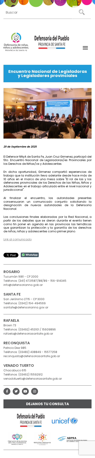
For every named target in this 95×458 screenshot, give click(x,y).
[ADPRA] (72, 439)
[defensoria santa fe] (51, 43)
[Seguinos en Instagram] (34, 391)
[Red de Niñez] (42, 439)
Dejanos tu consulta (47, 403)
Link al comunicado (17, 239)
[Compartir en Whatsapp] (30, 254)
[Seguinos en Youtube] (25, 391)
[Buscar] (81, 12)
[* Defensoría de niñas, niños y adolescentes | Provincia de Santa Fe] (16, 42)
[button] (85, 48)
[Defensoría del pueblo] (31, 420)
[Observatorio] (17, 439)
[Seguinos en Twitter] (16, 391)
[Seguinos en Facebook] (6, 391)
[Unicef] (65, 420)
